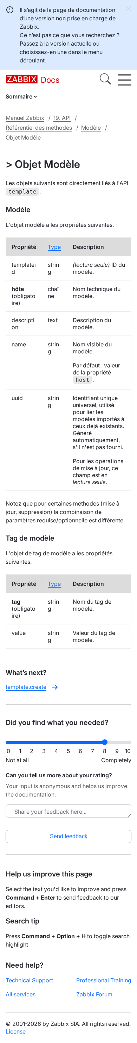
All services (20, 994)
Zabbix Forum (94, 994)
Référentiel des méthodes (39, 127)
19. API (62, 117)
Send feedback (68, 836)
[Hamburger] (124, 80)
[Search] (105, 80)
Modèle (91, 127)
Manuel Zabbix (25, 117)
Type (54, 246)
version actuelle (70, 43)
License (16, 1031)
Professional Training (103, 980)
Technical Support (29, 980)
